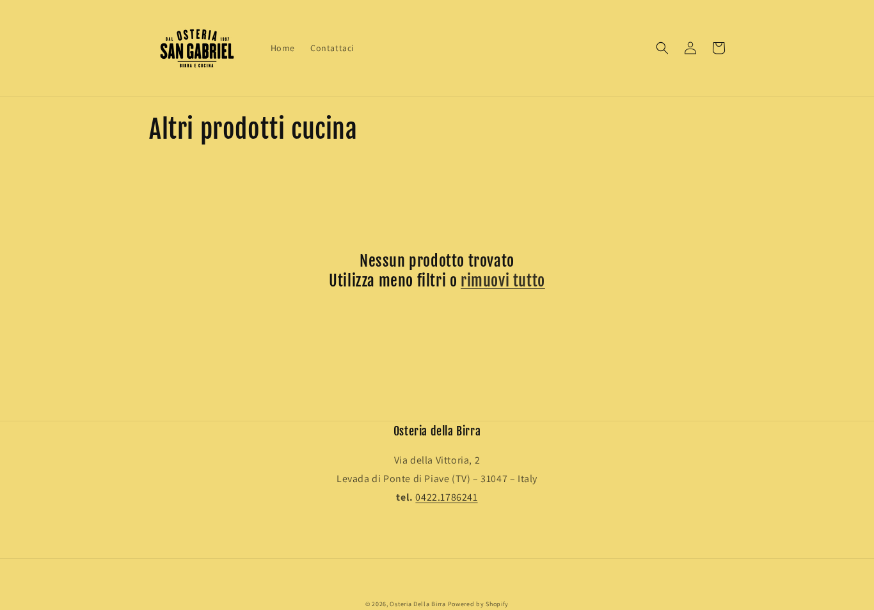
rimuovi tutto (503, 280)
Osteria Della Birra (417, 604)
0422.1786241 (446, 497)
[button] (662, 48)
